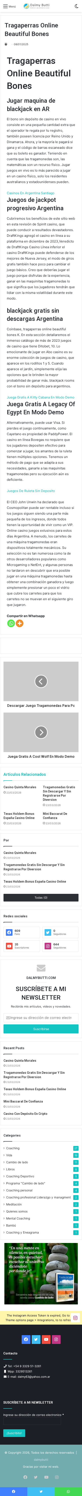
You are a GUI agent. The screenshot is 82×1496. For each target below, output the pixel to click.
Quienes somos (17, 1211)
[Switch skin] (76, 8)
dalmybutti (41, 1459)
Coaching (12, 1148)
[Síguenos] (75, 1317)
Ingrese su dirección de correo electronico (33, 1415)
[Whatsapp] (11, 623)
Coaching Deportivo (20, 1176)
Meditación (14, 1204)
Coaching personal (19, 1190)
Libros (10, 1169)
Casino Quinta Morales (19, 787)
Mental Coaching (18, 1218)
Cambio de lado (17, 1162)
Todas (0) (41, 897)
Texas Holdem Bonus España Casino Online (34, 881)
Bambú (11, 1225)
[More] (19, 623)
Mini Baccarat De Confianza (23, 1101)
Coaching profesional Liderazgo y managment (38, 1197)
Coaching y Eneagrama (22, 1232)
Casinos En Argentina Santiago (30, 193)
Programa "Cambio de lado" (25, 1183)
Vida (9, 1155)
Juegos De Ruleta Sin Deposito (31, 491)
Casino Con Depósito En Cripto (25, 1113)
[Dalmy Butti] (36, 6)
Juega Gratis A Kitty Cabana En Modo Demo (40, 397)
